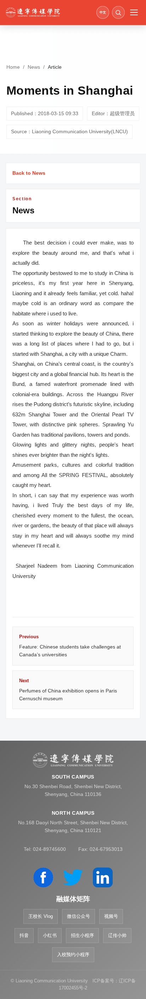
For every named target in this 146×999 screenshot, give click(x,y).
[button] (118, 12)
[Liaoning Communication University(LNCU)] (49, 12)
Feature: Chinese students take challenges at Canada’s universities (70, 645)
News (34, 67)
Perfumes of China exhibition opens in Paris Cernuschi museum (68, 689)
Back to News (28, 173)
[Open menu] (134, 12)
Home (13, 67)
